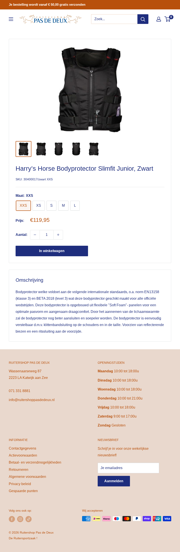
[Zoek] (142, 19)
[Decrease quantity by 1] (35, 234)
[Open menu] (11, 19)
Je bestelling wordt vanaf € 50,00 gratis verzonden (47, 4)
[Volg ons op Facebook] (12, 519)
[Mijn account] (159, 19)
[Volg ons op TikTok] (28, 519)
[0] (167, 19)
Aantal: (21, 235)
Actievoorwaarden (23, 455)
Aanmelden (113, 481)
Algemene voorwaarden (27, 477)
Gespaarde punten (23, 491)
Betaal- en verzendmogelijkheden (35, 462)
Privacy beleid (20, 484)
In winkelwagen (52, 251)
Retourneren (18, 469)
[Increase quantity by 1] (58, 234)
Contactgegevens (22, 448)
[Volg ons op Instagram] (20, 519)
